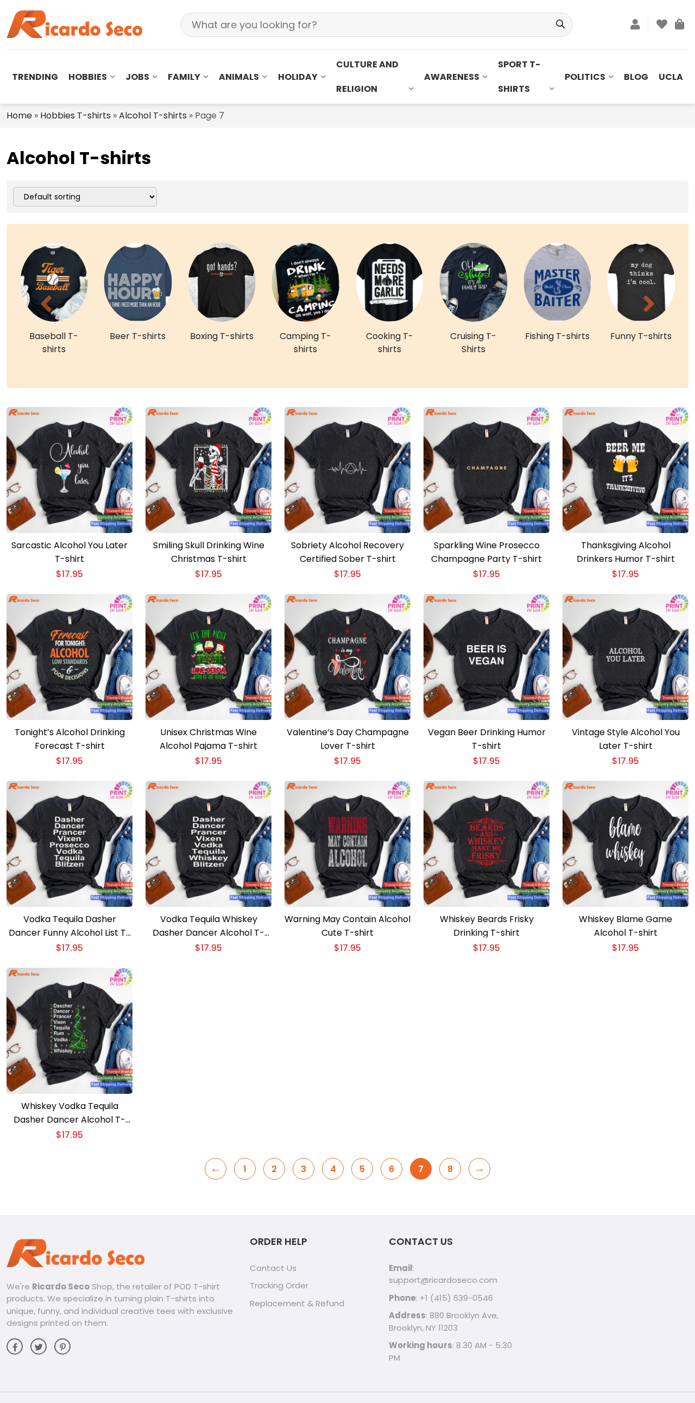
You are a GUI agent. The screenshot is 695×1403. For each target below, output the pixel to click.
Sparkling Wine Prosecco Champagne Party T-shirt (486, 552)
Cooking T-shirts (305, 342)
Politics (585, 77)
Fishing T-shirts (473, 336)
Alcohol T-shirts (153, 115)
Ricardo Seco (61, 1286)
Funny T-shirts (557, 336)
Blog (636, 77)
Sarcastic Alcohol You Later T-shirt (69, 552)
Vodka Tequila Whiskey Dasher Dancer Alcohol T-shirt (208, 926)
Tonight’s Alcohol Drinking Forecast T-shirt (70, 739)
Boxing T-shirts (137, 336)
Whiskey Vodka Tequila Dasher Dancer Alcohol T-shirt (69, 1113)
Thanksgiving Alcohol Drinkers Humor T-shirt (626, 552)
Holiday (298, 77)
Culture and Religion (367, 76)
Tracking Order (279, 1285)
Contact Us (273, 1268)
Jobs (137, 77)
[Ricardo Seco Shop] (74, 23)
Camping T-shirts (222, 342)
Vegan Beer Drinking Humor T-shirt (487, 739)
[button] (46, 304)
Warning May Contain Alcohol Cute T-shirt (347, 926)
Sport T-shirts (519, 76)
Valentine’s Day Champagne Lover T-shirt (348, 739)
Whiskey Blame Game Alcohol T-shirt (625, 926)
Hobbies (87, 77)
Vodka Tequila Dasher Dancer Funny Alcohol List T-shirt (70, 926)
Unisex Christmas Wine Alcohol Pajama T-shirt (208, 739)
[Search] (560, 24)
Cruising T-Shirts (390, 342)
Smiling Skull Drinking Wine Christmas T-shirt (208, 552)
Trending (35, 77)
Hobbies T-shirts (75, 115)
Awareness (451, 77)
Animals (239, 77)
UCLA (671, 77)
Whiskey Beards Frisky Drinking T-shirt (487, 926)
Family (184, 77)
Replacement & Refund (297, 1303)
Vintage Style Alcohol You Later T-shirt (626, 739)
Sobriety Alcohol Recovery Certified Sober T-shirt (347, 552)
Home (19, 115)
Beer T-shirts (54, 336)
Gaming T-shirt (641, 336)
